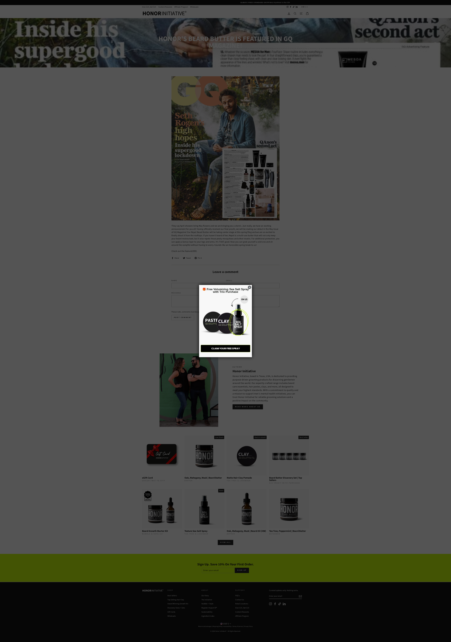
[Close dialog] (249, 287)
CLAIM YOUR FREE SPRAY (225, 348)
